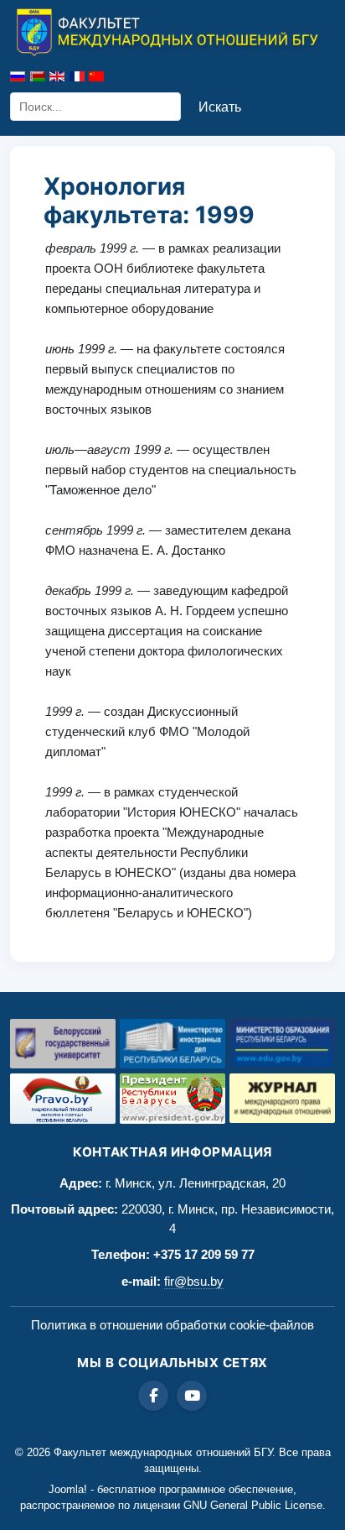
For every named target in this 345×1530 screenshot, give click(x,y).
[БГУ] (63, 1044)
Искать (219, 107)
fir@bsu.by (194, 1281)
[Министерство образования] (282, 1044)
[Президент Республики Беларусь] (172, 1098)
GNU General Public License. (254, 1505)
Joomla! (68, 1489)
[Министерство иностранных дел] (172, 1044)
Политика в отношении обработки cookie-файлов (172, 1325)
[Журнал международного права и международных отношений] (282, 1098)
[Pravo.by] (63, 1099)
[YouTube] (192, 1396)
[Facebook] (153, 1396)
